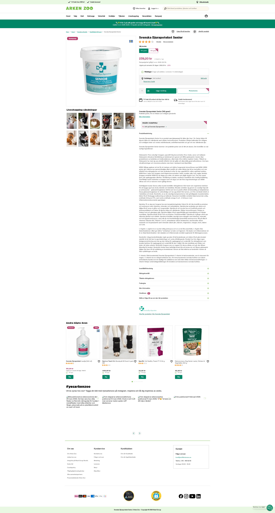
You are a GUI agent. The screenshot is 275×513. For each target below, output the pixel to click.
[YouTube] (192, 496)
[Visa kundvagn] (207, 16)
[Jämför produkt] (195, 31)
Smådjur (112, 16)
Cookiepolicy (71, 467)
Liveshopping (133, 16)
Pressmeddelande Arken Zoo (76, 478)
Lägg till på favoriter (183, 31)
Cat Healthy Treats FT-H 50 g (152, 361)
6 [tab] (141, 381)
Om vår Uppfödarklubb (128, 457)
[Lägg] (99, 361)
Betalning (97, 460)
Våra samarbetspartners (74, 474)
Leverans (97, 464)
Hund (68, 16)
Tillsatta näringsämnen (146, 278)
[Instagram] (186, 496)
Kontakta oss (98, 453)
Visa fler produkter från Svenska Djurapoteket (154, 314)
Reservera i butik (149, 81)
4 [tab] (138, 381)
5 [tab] (140, 381)
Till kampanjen (156, 25)
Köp (69, 377)
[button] (83, 412)
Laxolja (79, 361)
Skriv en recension (168, 41)
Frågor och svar (99, 457)
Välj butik (204, 78)
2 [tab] (134, 381)
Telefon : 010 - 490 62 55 (183, 461)
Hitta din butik (204, 2)
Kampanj (158, 16)
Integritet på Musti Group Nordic (77, 460)
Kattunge (91, 16)
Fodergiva (142, 283)
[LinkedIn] (198, 496)
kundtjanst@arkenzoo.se (183, 457)
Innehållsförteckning (146, 268)
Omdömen (144, 293)
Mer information (144, 117)
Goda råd (70, 464)
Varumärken (146, 16)
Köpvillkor (97, 471)
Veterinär (101, 16)
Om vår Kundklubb (127, 453)
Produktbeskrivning (145, 133)
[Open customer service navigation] (269, 507)
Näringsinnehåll (144, 273)
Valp (75, 16)
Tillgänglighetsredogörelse (75, 471)
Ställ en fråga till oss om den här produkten (153, 298)
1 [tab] (132, 381)
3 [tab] (136, 381)
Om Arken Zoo (71, 453)
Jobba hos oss (71, 457)
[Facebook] (180, 496)
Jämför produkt (203, 31)
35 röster (158, 41)
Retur (95, 467)
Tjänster (121, 16)
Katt (82, 16)
